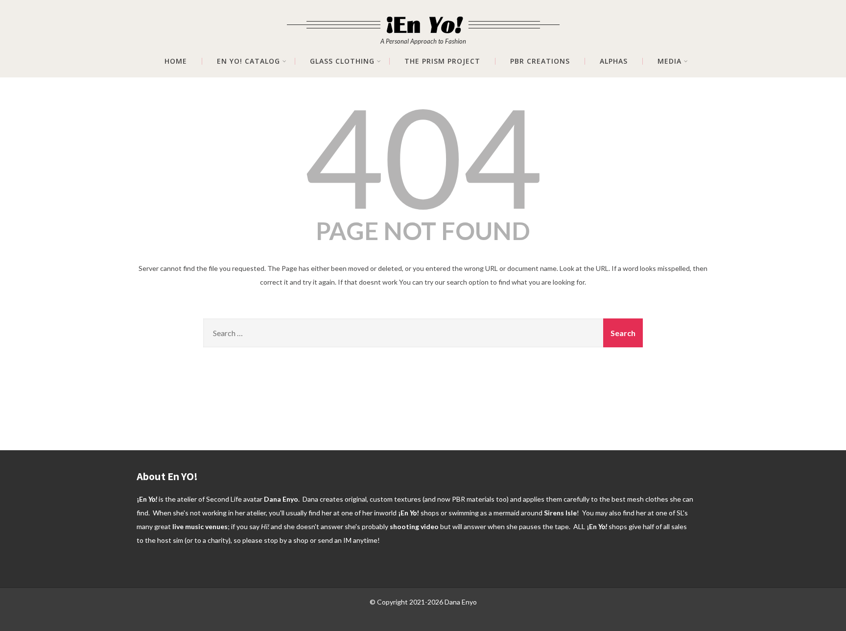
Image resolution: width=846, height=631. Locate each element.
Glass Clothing (342, 61)
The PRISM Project (442, 61)
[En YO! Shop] (423, 18)
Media (670, 61)
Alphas (614, 61)
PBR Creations (540, 61)
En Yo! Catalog (248, 61)
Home (175, 61)
